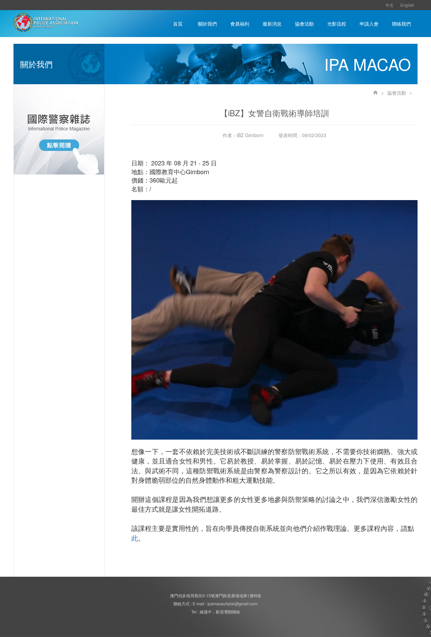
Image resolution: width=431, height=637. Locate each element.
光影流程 (336, 23)
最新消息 (272, 23)
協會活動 (304, 23)
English (407, 5)
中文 (390, 5)
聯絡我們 (401, 23)
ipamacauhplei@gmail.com (232, 603)
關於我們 (207, 23)
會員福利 (239, 23)
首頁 (178, 23)
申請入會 (369, 23)
